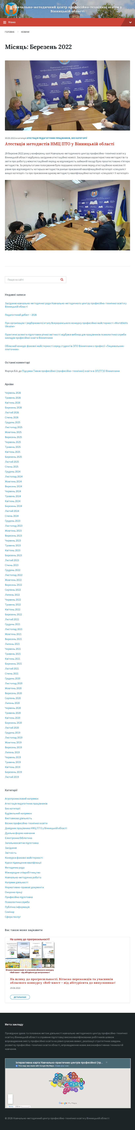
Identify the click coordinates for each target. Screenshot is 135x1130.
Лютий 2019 (12, 777)
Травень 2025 (13, 447)
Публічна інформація (17, 907)
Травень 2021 (13, 653)
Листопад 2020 (13, 683)
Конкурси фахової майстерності (24, 857)
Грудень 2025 (12, 422)
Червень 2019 (13, 757)
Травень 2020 (13, 712)
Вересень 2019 (13, 747)
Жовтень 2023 (13, 530)
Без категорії (79, 138)
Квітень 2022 (12, 609)
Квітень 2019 (12, 767)
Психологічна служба (17, 902)
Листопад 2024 (13, 476)
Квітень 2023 (12, 550)
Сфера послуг (13, 916)
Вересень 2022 (13, 584)
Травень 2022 (13, 604)
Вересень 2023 (13, 535)
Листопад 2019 (13, 737)
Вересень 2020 (13, 693)
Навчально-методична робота (23, 877)
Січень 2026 (11, 417)
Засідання (11, 847)
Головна (9, 32)
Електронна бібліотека (18, 838)
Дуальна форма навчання (20, 833)
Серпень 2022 (13, 589)
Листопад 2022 (13, 575)
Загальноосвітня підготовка (22, 843)
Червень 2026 (13, 392)
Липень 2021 (12, 644)
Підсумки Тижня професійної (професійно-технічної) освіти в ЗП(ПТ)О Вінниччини (71, 371)
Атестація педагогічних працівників (48, 138)
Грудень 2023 (12, 520)
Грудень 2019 (12, 732)
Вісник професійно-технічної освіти (26, 823)
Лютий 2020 (12, 727)
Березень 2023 (13, 555)
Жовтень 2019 (13, 742)
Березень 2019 (13, 772)
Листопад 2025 (13, 427)
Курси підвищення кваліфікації (23, 862)
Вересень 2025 (13, 437)
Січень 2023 (11, 565)
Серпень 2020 (13, 698)
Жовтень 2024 (13, 481)
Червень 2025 (13, 442)
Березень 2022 (13, 614)
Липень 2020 (12, 703)
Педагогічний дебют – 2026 (21, 314)
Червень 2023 (13, 540)
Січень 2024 (11, 515)
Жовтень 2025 (13, 432)
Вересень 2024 (13, 486)
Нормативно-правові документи (24, 887)
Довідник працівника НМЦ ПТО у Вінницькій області (36, 828)
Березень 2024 (13, 506)
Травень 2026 (13, 397)
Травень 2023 (13, 545)
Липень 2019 (12, 752)
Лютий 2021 (12, 668)
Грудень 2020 (12, 678)
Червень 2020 (13, 708)
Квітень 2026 (12, 402)
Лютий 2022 (12, 619)
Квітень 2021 (12, 658)
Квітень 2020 (12, 717)
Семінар (9, 911)
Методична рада (14, 867)
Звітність (10, 852)
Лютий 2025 (12, 461)
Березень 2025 (13, 456)
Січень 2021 (11, 673)
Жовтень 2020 (13, 688)
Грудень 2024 (12, 471)
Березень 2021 (13, 663)
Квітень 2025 (12, 451)
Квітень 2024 (12, 501)
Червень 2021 (13, 648)
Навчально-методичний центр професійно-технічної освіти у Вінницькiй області (67, 9)
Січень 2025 (11, 466)
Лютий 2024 (12, 511)
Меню (12, 22)
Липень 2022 (12, 594)
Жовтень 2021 (13, 634)
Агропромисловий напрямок (21, 798)
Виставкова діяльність (18, 818)
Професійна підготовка (19, 897)
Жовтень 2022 (13, 579)
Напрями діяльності (16, 882)
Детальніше (20, 997)
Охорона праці (13, 892)
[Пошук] (61, 279)
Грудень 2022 (12, 570)
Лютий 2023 (12, 560)
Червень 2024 (13, 491)
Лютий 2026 (12, 412)
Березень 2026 (13, 407)
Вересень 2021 (13, 639)
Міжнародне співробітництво (22, 872)
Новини (25, 32)
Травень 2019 (13, 762)
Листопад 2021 (13, 629)
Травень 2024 (13, 496)
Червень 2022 (13, 599)
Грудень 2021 (12, 624)
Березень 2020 (13, 722)
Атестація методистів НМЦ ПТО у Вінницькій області (59, 143)
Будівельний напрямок (18, 813)
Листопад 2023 (13, 525)
